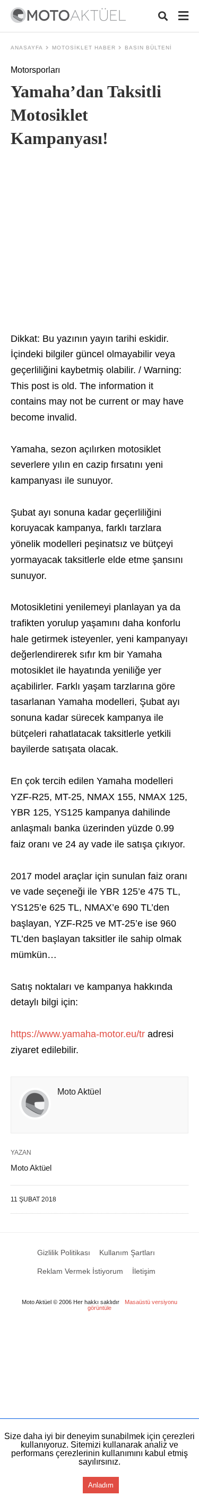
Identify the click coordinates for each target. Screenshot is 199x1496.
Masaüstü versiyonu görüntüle (132, 1305)
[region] (99, 243)
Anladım (101, 1485)
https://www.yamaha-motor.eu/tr (78, 1034)
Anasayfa (27, 48)
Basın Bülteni (148, 48)
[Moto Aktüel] (68, 15)
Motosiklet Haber (84, 48)
